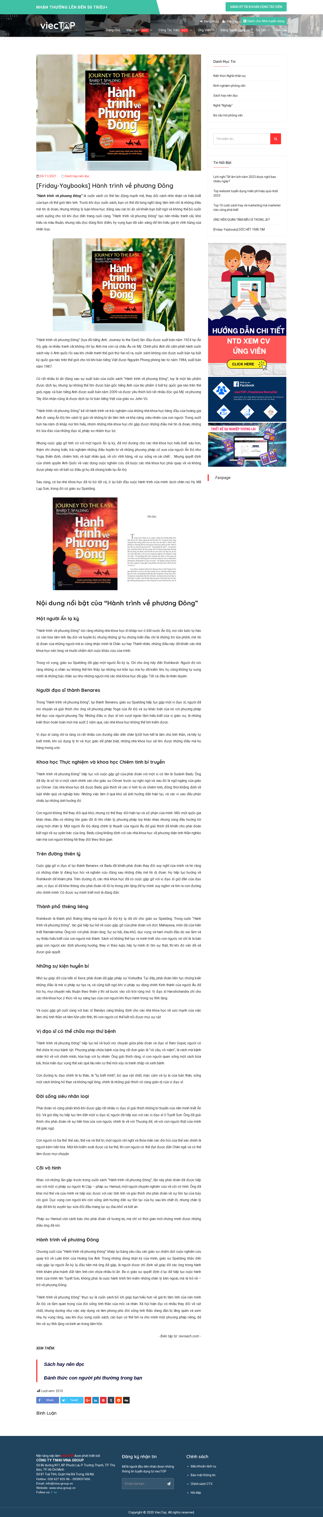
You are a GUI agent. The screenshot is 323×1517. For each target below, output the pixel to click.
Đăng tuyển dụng (234, 30)
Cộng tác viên (172, 30)
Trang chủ (112, 30)
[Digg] (126, 1400)
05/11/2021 (48, 176)
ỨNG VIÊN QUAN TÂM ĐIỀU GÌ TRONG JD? (241, 219)
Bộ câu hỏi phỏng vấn (228, 115)
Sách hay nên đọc (77, 176)
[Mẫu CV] (247, 445)
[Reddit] (118, 1400)
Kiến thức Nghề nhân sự (229, 76)
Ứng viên (205, 30)
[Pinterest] (103, 1400)
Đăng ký (232, 21)
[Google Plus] (88, 1400)
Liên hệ (281, 30)
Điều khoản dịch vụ (203, 1466)
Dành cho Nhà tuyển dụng (265, 21)
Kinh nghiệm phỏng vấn (229, 85)
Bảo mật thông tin (203, 1475)
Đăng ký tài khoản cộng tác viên (256, 7)
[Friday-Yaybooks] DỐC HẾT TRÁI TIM (239, 229)
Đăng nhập (211, 21)
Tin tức (261, 30)
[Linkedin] (95, 1400)
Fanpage (222, 477)
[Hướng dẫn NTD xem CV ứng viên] (247, 309)
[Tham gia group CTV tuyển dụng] (247, 399)
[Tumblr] (111, 1400)
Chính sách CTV (201, 1484)
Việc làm (136, 30)
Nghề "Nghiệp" (223, 105)
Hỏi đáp (196, 1492)
